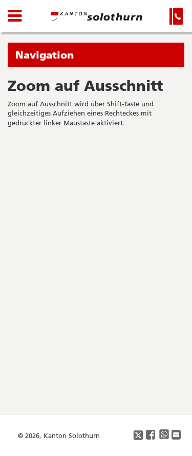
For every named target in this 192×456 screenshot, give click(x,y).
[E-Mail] (177, 435)
